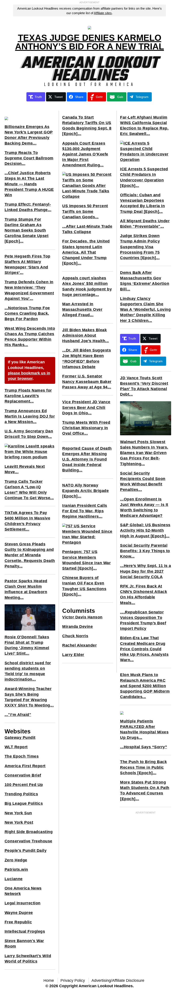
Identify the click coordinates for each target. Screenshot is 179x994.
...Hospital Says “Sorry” (143, 747)
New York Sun (18, 813)
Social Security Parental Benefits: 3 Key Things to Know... (145, 550)
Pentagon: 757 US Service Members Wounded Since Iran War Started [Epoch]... (86, 560)
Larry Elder (73, 654)
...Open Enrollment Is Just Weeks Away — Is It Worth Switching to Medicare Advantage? (144, 507)
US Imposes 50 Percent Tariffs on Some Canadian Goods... (85, 211)
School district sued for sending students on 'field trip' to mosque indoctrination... (28, 671)
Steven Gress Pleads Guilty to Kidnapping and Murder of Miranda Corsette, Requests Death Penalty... (30, 555)
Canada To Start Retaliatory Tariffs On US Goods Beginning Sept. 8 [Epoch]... (87, 125)
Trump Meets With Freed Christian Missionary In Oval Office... (86, 428)
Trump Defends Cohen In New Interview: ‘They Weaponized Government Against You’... (29, 290)
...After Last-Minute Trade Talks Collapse (87, 229)
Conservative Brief (23, 775)
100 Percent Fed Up (24, 784)
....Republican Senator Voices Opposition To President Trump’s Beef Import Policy (143, 620)
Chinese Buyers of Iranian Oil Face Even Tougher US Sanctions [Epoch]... (84, 586)
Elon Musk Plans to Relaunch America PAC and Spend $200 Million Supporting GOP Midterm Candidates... (145, 686)
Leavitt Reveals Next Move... (25, 469)
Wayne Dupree (19, 912)
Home (48, 980)
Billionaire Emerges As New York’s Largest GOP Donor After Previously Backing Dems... (29, 135)
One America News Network (23, 891)
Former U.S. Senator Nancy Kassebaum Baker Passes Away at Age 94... (87, 381)
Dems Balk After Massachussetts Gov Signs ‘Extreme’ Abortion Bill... (144, 280)
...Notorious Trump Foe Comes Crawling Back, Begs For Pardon (27, 313)
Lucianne (14, 879)
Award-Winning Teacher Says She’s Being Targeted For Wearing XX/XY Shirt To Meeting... (29, 697)
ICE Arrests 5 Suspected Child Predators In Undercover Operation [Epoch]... (144, 177)
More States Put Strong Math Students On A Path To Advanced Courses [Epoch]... (144, 790)
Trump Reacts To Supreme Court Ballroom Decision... (29, 158)
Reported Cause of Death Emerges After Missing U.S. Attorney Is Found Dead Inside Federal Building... (87, 459)
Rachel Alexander (79, 645)
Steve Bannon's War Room (24, 943)
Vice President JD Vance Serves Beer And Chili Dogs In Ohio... (86, 407)
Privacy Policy (72, 980)
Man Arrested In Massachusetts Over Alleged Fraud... (82, 309)
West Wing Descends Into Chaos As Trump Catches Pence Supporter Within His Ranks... (30, 336)
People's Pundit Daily (26, 850)
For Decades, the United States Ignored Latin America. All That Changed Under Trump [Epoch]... (86, 252)
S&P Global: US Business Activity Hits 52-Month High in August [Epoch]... (145, 530)
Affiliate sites (103, 13)
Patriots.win (16, 869)
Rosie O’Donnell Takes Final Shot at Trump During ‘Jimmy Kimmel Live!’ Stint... (27, 645)
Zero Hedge (16, 860)
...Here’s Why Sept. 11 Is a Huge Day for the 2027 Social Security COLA (145, 571)
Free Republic (18, 922)
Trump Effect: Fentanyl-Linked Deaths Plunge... (28, 207)
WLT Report (16, 747)
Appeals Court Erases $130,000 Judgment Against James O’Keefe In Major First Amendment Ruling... (85, 154)
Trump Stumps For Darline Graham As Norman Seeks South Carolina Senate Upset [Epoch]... (27, 230)
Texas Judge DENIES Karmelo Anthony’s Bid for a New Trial (89, 42)
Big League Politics (24, 803)
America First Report (25, 766)
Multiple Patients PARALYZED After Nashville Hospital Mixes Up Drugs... (144, 729)
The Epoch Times (22, 756)
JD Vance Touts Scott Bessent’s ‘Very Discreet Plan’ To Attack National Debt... (144, 386)
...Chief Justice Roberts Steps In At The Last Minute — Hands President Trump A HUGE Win (29, 184)
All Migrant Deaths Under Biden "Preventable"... (145, 224)
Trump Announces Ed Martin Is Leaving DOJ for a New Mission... (30, 416)
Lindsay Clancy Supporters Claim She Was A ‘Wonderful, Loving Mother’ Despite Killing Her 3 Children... (145, 309)
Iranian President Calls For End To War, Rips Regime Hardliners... (84, 511)
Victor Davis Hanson (82, 617)
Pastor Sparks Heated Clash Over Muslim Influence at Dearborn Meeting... (26, 589)
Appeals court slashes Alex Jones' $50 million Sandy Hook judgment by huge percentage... (87, 286)
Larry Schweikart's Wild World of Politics (28, 958)
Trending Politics (21, 794)
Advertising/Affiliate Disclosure (117, 980)
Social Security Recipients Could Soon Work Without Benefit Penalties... (142, 481)
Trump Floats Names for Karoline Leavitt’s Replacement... (28, 395)
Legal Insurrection (23, 903)
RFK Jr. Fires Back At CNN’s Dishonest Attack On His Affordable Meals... (143, 594)
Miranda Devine (77, 626)
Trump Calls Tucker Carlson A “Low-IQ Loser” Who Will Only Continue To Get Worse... (29, 489)
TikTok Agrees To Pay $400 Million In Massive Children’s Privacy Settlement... (27, 521)
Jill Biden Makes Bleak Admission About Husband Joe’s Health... (85, 335)
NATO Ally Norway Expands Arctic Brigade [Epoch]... (85, 490)
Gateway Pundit (20, 737)
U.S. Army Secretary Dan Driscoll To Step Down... (29, 434)
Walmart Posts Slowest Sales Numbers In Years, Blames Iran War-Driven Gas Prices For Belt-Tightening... (144, 453)
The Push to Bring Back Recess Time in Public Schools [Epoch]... (143, 767)
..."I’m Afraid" (18, 714)
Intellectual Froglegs (25, 931)
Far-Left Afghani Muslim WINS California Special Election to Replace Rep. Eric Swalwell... (144, 125)
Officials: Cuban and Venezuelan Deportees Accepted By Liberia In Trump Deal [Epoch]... (142, 203)
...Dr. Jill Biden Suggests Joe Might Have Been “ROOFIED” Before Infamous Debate (86, 358)
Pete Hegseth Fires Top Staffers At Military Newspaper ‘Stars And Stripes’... (27, 264)
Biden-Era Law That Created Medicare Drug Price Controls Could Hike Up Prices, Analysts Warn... (144, 649)
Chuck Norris (75, 636)
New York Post (19, 822)
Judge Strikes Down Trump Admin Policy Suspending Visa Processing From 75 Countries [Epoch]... (140, 247)
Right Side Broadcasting (29, 832)
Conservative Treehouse (28, 841)
